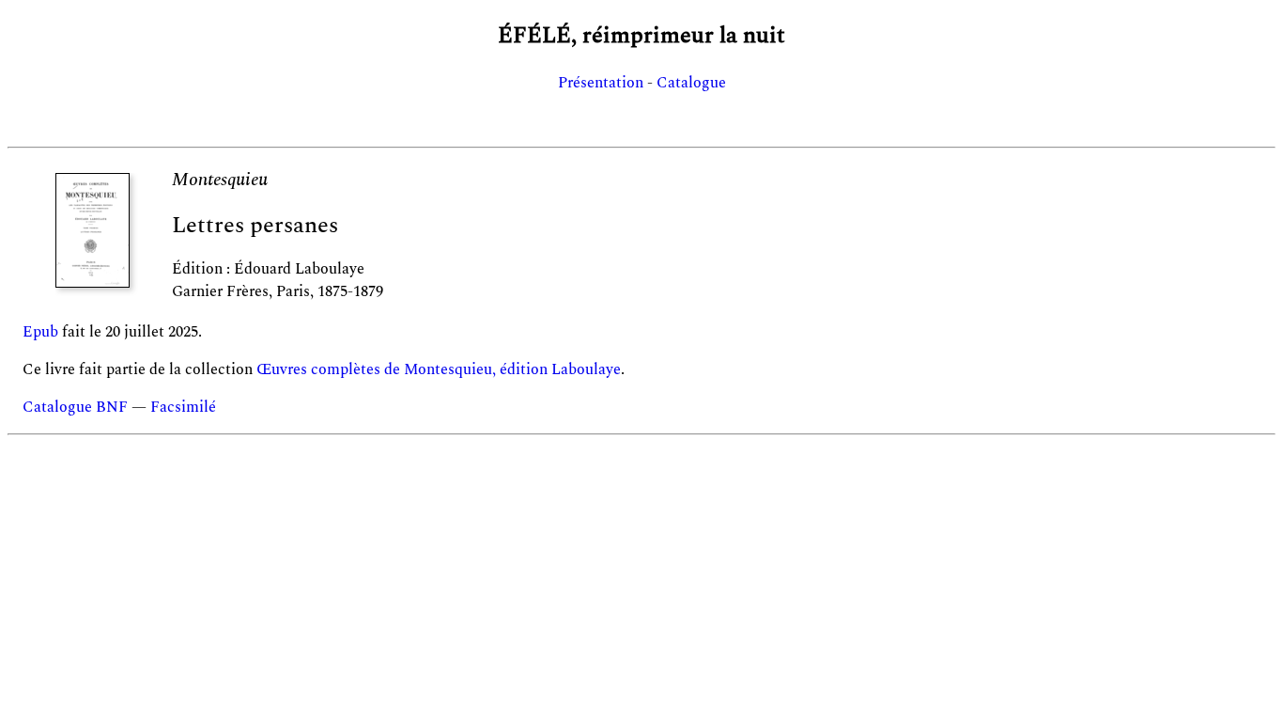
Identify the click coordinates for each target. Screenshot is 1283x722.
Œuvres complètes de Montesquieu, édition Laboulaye (438, 369)
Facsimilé (183, 407)
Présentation (600, 82)
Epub (40, 332)
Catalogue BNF (75, 407)
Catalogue (691, 82)
